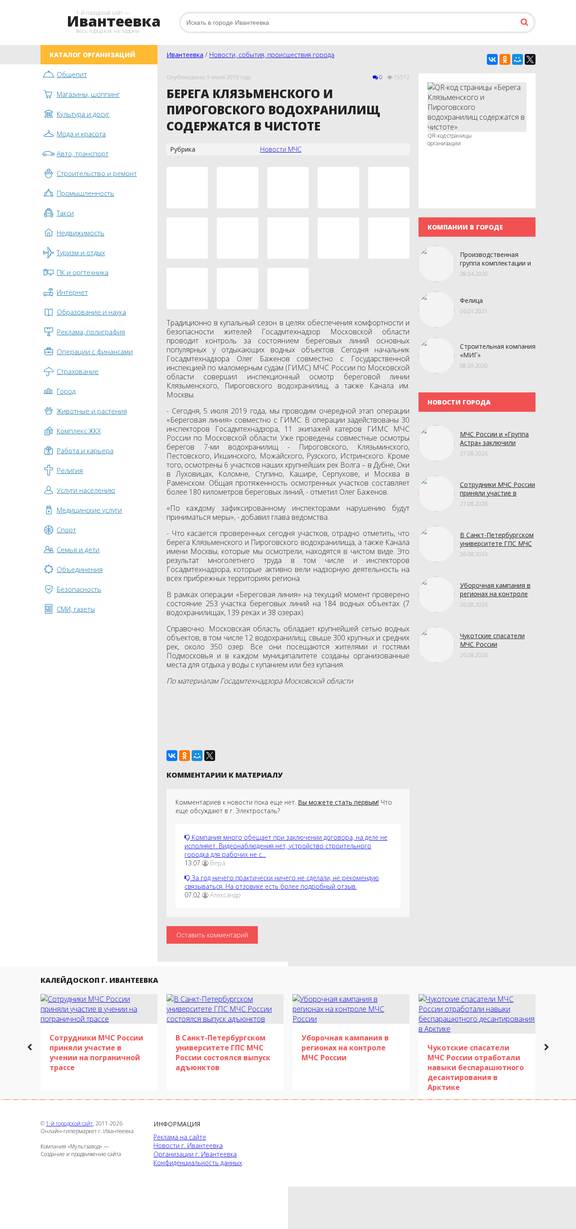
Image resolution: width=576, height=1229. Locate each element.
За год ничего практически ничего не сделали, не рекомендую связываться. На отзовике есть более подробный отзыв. (281, 882)
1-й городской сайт (69, 1123)
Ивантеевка (184, 54)
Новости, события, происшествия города (271, 54)
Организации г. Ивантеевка (195, 1154)
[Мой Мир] (517, 59)
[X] (530, 59)
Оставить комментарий (212, 935)
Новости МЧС (281, 149)
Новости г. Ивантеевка (188, 1145)
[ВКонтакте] (492, 59)
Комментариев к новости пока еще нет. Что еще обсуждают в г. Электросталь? (284, 806)
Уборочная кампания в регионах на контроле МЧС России (495, 594)
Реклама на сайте (179, 1137)
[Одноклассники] (505, 59)
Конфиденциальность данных (197, 1162)
